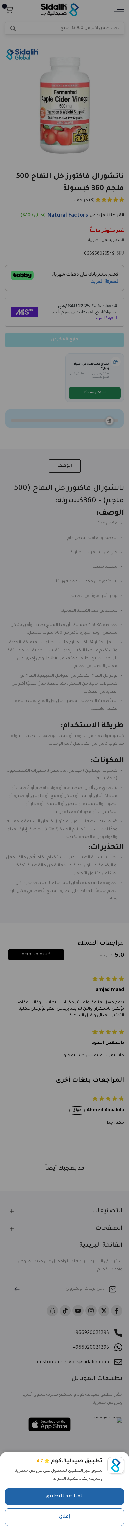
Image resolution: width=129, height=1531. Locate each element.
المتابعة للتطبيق (65, 1496)
